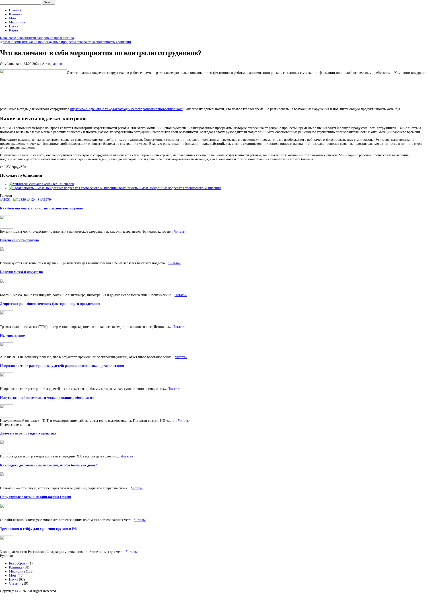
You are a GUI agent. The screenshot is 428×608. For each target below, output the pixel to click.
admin (57, 64)
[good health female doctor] (33, 199)
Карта (13, 30)
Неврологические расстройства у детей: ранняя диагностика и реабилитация (62, 366)
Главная (15, 10)
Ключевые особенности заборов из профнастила (37, 38)
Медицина (17, 22)
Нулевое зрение (12, 335)
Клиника (16, 14)
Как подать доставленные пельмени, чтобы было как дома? (48, 465)
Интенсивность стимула (19, 240)
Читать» (180, 231)
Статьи (14, 583)
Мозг (13, 18)
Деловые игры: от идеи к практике (28, 433)
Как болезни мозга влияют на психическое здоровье (41, 208)
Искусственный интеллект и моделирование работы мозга (47, 397)
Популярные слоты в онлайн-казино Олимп (35, 497)
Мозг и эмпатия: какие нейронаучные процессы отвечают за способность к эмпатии (67, 42)
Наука (13, 26)
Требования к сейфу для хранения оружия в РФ (38, 529)
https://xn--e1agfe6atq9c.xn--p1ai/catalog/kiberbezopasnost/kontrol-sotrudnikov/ (126, 109)
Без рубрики (18, 563)
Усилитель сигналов (58, 184)
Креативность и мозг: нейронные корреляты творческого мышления (169, 188)
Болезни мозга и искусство (21, 272)
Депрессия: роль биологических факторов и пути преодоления (50, 304)
